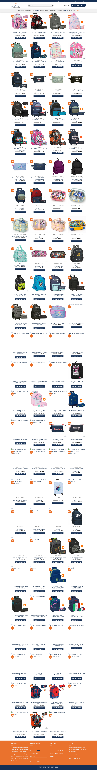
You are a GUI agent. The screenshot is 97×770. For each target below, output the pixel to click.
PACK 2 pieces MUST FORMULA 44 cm (58, 732)
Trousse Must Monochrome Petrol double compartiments (39, 469)
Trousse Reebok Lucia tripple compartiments (58, 440)
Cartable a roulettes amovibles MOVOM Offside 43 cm (20, 382)
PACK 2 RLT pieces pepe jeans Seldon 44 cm (39, 120)
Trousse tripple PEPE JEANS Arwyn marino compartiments (39, 178)
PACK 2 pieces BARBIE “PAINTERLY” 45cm (39, 674)
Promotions (72, 10)
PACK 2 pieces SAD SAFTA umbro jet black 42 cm (39, 557)
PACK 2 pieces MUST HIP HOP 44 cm (39, 732)
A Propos (54, 1)
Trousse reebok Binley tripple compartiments (76, 440)
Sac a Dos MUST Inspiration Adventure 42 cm (77, 382)
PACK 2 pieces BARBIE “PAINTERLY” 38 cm (58, 674)
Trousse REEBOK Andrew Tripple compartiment (58, 382)
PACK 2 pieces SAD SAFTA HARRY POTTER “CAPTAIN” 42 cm (39, 616)
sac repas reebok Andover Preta (20, 439)
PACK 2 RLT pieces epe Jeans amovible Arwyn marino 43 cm (77, 120)
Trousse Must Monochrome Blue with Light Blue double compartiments (77, 470)
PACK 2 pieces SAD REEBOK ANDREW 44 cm (58, 295)
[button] (78, 1)
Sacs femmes (60, 10)
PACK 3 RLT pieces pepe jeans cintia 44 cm (20, 120)
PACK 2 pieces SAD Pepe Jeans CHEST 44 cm (39, 207)
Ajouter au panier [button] (20, 37)
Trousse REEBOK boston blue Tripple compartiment (39, 91)
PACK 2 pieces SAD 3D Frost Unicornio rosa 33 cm (39, 411)
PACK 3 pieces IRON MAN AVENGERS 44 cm (58, 645)
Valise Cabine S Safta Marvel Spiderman (58, 528)
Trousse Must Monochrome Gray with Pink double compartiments (58, 469)
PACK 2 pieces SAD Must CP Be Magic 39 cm (58, 62)
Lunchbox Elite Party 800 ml (58, 207)
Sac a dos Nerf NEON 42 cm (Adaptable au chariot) (20, 295)
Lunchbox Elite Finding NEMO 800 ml (77, 236)
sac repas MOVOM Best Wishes (58, 323)
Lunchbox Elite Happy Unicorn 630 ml (39, 236)
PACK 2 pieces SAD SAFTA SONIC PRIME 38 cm (20, 587)
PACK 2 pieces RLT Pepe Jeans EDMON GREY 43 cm (20, 324)
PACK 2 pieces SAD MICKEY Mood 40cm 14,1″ (20, 645)
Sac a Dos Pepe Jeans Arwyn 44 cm (39, 352)
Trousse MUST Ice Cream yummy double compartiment (39, 265)
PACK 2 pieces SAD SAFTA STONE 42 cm (76, 557)
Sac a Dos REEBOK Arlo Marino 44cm (20, 557)
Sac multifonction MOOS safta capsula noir (20, 528)
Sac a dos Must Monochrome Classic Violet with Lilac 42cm (58, 178)
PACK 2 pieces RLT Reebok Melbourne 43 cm (77, 295)
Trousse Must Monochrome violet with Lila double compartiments (20, 469)
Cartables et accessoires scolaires (38, 748)
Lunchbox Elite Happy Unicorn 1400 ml (58, 236)
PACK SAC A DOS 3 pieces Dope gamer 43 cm (39, 33)
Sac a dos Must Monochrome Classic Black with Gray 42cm (77, 178)
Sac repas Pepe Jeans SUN (20, 265)
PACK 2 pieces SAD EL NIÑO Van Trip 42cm (39, 62)
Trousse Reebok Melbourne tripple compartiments (39, 440)
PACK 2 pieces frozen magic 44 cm (77, 644)
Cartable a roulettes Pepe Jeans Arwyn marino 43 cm (20, 207)
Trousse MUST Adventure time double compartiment (58, 265)
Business (52, 10)
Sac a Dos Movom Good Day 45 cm (77, 323)
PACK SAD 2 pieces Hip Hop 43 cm (58, 149)
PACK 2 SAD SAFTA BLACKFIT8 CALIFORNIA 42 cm (58, 120)
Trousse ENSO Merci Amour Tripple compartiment (77, 674)
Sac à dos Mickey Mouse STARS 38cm (39, 295)
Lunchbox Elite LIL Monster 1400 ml (20, 236)
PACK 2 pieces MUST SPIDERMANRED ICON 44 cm (58, 703)
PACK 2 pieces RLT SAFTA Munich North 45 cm (76, 411)
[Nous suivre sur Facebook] (82, 1)
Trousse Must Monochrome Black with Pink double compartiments (20, 499)
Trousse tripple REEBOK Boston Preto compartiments (77, 91)
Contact (62, 1)
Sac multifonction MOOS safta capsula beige (77, 499)
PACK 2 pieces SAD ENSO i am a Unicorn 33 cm (39, 645)
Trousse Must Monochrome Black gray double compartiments (39, 528)
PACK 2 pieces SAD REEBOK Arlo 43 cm (20, 62)
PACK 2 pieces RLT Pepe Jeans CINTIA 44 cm (39, 324)
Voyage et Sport (44, 10)
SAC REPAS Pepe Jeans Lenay (76, 352)
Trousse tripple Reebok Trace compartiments (58, 91)
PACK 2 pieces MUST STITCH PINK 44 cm (20, 703)
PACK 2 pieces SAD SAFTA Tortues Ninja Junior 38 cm (58, 557)
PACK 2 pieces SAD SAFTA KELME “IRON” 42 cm (20, 616)
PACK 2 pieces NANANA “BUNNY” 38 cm (20, 674)
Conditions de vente (69, 1)
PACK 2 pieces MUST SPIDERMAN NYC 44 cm (39, 703)
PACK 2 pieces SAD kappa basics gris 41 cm (58, 33)
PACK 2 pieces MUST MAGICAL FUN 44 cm (20, 732)
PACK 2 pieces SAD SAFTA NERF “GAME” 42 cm (39, 587)
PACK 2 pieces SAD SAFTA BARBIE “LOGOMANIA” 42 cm (77, 33)
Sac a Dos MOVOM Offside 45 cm (57, 352)
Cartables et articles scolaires (26, 10)
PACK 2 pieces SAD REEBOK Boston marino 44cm (20, 91)
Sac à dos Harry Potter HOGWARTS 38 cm (77, 265)
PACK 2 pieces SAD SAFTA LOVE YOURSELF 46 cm (77, 587)
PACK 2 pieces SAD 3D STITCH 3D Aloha (20, 411)
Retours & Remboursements (56, 753)
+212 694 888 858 (76, 758)
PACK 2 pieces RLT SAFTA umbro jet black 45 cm (58, 411)
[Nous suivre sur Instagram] (83, 1)
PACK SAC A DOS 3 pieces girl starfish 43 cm (20, 33)
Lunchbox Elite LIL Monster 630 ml (77, 207)
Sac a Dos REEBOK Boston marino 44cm (76, 528)
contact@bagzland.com (77, 754)
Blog (58, 1)
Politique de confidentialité (56, 750)
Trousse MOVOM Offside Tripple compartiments (20, 353)
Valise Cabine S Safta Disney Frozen (58, 499)
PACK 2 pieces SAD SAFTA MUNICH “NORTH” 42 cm (58, 587)
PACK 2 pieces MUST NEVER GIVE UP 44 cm (77, 703)
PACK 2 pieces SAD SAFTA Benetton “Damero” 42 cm (58, 616)
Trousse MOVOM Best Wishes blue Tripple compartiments (20, 178)
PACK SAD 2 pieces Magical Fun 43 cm (39, 149)
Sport (31, 759)
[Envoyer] (52, 5)
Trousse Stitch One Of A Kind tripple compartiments (39, 499)
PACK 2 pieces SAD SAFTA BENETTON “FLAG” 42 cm (77, 616)
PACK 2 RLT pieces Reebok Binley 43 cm (76, 149)
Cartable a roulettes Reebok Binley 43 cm (39, 382)
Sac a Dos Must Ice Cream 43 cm (77, 61)
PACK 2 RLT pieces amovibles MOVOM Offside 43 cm (20, 149)
